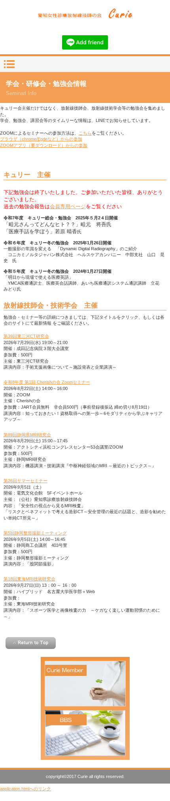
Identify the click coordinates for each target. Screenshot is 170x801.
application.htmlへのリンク (25, 788)
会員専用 (85, 683)
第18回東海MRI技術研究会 (29, 578)
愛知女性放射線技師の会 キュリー (85, 14)
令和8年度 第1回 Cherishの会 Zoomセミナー (47, 382)
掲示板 (85, 733)
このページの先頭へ (31, 643)
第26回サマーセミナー (25, 480)
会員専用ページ (68, 206)
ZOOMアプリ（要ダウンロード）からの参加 (43, 145)
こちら (85, 133)
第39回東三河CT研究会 (26, 336)
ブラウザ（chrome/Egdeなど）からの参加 (41, 139)
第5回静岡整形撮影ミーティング (35, 533)
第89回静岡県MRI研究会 (27, 434)
